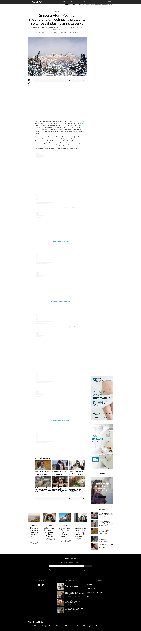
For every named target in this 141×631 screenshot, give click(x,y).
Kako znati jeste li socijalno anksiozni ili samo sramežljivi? (106, 546)
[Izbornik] (29, 2)
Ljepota (83, 1)
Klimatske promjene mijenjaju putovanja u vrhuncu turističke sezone (34, 534)
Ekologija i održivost (101, 626)
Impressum (89, 584)
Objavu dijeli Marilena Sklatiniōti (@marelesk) (54, 386)
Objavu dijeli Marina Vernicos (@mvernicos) (55, 207)
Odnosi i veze (74, 1)
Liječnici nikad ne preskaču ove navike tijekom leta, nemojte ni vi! (80, 532)
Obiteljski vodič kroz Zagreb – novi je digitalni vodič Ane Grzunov (50, 532)
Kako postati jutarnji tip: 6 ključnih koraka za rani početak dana (105, 538)
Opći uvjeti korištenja (92, 588)
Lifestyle (91, 1)
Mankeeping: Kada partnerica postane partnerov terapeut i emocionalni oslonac (73, 601)
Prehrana (55, 1)
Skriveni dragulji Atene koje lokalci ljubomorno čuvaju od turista (65, 533)
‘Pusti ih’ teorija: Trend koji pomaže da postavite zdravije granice (105, 530)
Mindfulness (64, 1)
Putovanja (79, 4)
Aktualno (111, 626)
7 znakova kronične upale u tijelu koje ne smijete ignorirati (74, 609)
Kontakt (89, 596)
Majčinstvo (90, 626)
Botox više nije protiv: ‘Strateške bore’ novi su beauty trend (102, 487)
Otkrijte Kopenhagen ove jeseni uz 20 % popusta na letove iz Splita (106, 515)
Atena (81, 123)
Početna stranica (67, 4)
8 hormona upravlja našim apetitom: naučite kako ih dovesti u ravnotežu (74, 594)
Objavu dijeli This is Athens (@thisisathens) (54, 267)
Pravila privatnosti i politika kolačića (95, 592)
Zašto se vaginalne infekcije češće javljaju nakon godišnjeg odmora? (106, 523)
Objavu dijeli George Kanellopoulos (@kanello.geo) (55, 446)
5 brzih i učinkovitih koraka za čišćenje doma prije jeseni (73, 585)
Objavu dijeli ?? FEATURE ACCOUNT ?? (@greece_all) (55, 326)
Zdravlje (47, 1)
